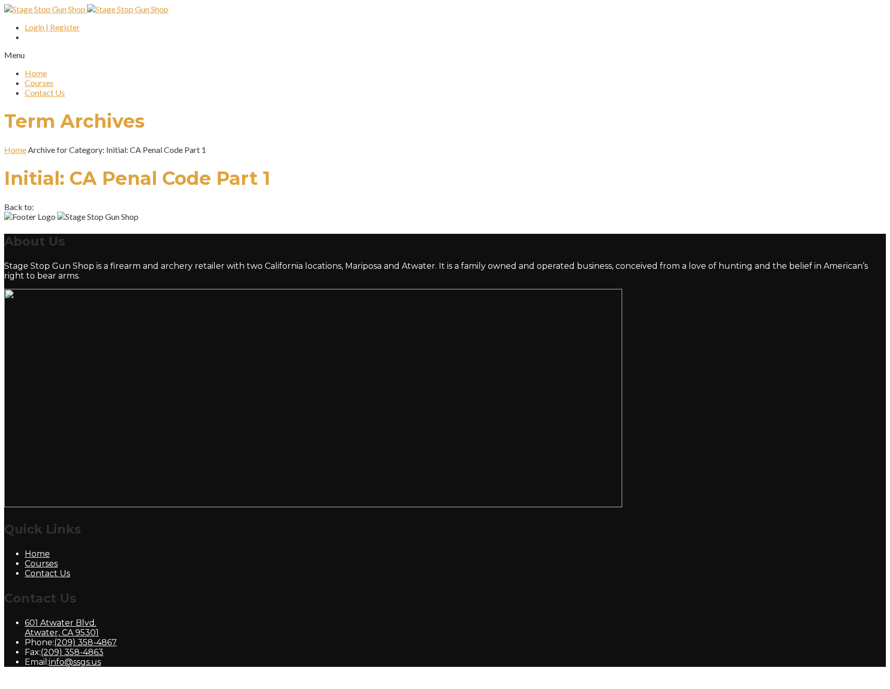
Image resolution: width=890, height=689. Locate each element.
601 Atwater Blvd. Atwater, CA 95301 (62, 628)
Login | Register (52, 27)
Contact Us (45, 92)
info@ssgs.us (75, 662)
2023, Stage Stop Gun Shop (113, 680)
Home (36, 73)
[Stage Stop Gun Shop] (86, 9)
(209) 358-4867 (85, 642)
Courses (39, 83)
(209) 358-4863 (72, 652)
